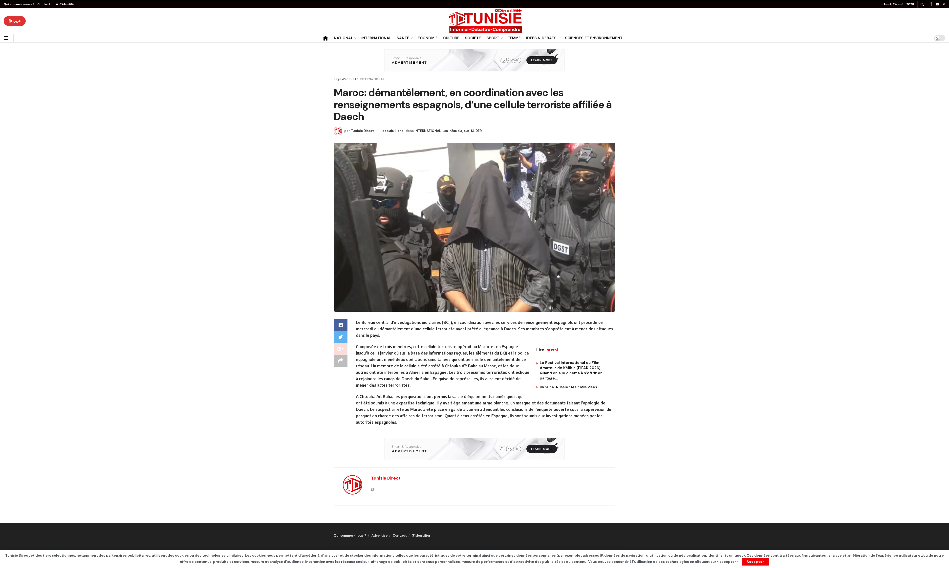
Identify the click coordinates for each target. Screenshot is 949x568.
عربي (16, 21)
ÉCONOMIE (428, 38)
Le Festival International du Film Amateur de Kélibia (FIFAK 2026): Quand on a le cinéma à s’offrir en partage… (571, 370)
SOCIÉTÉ (473, 38)
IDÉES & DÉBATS (541, 38)
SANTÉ (403, 38)
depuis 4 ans (392, 131)
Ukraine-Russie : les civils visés (568, 387)
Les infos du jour (455, 131)
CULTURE (451, 38)
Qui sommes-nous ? (19, 4)
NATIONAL (343, 38)
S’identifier (421, 535)
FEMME (514, 38)
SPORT (492, 38)
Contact (43, 4)
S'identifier (67, 4)
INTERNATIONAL (376, 38)
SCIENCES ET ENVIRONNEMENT (594, 38)
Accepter (755, 562)
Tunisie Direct (362, 131)
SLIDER (476, 131)
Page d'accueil (345, 79)
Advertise (379, 535)
